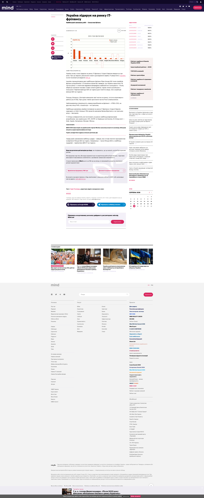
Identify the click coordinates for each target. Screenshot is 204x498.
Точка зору (54, 361)
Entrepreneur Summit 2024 (137, 367)
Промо (53, 369)
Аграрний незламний (138, 85)
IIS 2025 (131, 319)
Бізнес (36, 9)
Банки (67, 9)
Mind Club (53, 394)
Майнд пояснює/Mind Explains (59, 364)
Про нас (53, 306)
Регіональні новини (22, 9)
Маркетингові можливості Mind (59, 314)
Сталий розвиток (134, 350)
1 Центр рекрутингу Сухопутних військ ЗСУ (137, 404)
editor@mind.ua (80, 179)
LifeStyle (87, 9)
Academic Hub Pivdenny (136, 416)
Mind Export (132, 326)
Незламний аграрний (135, 372)
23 (151, 203)
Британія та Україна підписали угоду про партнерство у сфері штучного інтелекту (141, 114)
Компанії (53, 381)
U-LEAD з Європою (135, 329)
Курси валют (54, 391)
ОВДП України (133, 22)
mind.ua (108, 470)
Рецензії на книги (134, 358)
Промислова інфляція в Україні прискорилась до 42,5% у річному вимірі (140, 136)
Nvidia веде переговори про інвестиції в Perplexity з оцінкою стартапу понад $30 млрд (139, 156)
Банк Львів (132, 426)
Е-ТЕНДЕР (132, 429)
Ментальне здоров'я (134, 331)
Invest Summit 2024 (135, 365)
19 (137, 203)
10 (130, 201)
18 (134, 203)
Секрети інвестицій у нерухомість (135, 375)
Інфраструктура (109, 9)
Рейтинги (53, 334)
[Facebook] (180, 6)
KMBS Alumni (54, 401)
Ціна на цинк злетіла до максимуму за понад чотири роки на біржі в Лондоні (140, 121)
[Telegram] (186, 6)
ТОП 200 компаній (137, 71)
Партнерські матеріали (57, 359)
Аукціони (53, 344)
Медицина (177, 9)
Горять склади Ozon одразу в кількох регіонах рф (82, 132)
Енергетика (43, 9)
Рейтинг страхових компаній (137, 390)
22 (148, 203)
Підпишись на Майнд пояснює (110, 204)
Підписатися (197, 7)
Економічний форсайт (135, 339)
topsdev (122, 75)
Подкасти (53, 336)
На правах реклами (56, 354)
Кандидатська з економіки (136, 388)
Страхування (59, 9)
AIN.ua (88, 77)
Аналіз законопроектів (135, 353)
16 (151, 201)
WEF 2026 (132, 314)
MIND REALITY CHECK (135, 316)
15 (147, 201)
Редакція (53, 309)
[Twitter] (183, 6)
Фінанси (144, 9)
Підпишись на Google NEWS (79, 204)
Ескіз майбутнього (134, 336)
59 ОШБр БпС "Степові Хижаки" (138, 411)
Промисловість (120, 9)
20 (141, 203)
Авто (163, 9)
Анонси (53, 341)
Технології (95, 9)
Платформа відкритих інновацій (138, 355)
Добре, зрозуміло (135, 496)
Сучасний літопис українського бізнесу (138, 345)
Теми (52, 349)
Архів (52, 346)
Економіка (152, 9)
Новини (53, 16)
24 (130, 206)
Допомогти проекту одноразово (109, 170)
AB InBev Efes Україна (135, 414)
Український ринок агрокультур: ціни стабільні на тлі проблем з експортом (114, 268)
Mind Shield (54, 396)
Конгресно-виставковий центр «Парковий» (137, 435)
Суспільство (137, 9)
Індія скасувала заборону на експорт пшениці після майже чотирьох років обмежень (139, 149)
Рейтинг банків (133, 321)
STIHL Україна (133, 424)
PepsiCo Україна (133, 419)
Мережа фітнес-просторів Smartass (136, 439)
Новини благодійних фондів (58, 374)
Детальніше (126, 496)
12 (137, 201)
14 (144, 201)
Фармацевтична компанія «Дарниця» (136, 448)
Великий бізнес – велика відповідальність (136, 380)
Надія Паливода (75, 189)
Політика (129, 9)
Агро (100, 9)
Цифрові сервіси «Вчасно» (136, 452)
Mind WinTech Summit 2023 (137, 370)
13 (141, 201)
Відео (52, 339)
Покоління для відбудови (136, 309)
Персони (53, 379)
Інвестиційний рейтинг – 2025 (141, 67)
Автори (53, 384)
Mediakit (53, 311)
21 (144, 203)
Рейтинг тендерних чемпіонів (141, 89)
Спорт (184, 9)
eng (20, 6)
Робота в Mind (55, 319)
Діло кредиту (133, 306)
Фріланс (68, 193)
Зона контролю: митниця (136, 311)
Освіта (72, 9)
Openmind (54, 331)
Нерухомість (79, 9)
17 (130, 203)
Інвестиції (51, 9)
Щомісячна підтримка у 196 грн (78, 170)
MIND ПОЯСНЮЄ (134, 348)
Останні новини (133, 108)
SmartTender (132, 421)
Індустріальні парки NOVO (136, 431)
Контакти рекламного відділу (59, 316)
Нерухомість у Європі (135, 334)
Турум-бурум (132, 445)
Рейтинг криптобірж (138, 75)
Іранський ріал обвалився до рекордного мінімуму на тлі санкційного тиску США (139, 175)
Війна (31, 9)
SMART (133, 383)
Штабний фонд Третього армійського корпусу (136, 455)
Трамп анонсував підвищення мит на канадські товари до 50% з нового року (140, 128)
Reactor (53, 399)
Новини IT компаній (56, 371)
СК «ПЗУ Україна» (134, 442)
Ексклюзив (54, 366)
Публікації (53, 329)
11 (134, 201)
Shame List (132, 341)
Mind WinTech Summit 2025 (137, 324)
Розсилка (53, 321)
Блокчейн (169, 9)
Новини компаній (55, 356)
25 (134, 206)
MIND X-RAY (133, 386)
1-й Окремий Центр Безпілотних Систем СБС (138, 408)
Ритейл (158, 9)
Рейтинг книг (132, 393)
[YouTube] (189, 6)
